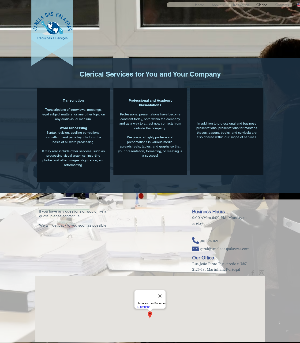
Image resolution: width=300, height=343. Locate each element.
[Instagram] (261, 272)
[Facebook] (252, 272)
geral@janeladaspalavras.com (225, 249)
